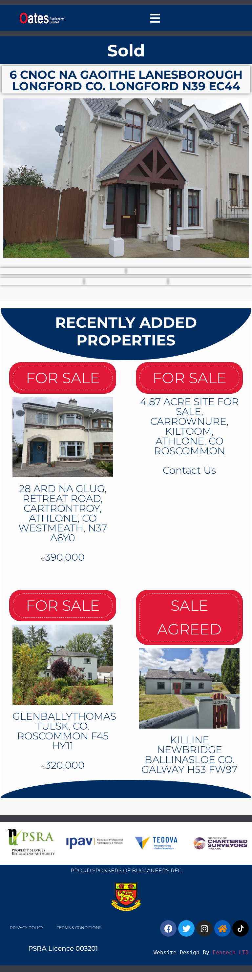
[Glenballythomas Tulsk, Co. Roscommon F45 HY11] (62, 665)
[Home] (222, 928)
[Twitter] (186, 928)
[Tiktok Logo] (240, 928)
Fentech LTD (231, 952)
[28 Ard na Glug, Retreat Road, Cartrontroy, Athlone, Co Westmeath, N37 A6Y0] (62, 437)
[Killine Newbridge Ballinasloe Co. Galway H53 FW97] (189, 688)
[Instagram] (204, 928)
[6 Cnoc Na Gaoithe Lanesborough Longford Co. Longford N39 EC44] (126, 178)
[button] (155, 18)
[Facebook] (168, 928)
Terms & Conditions (79, 927)
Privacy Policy (27, 927)
